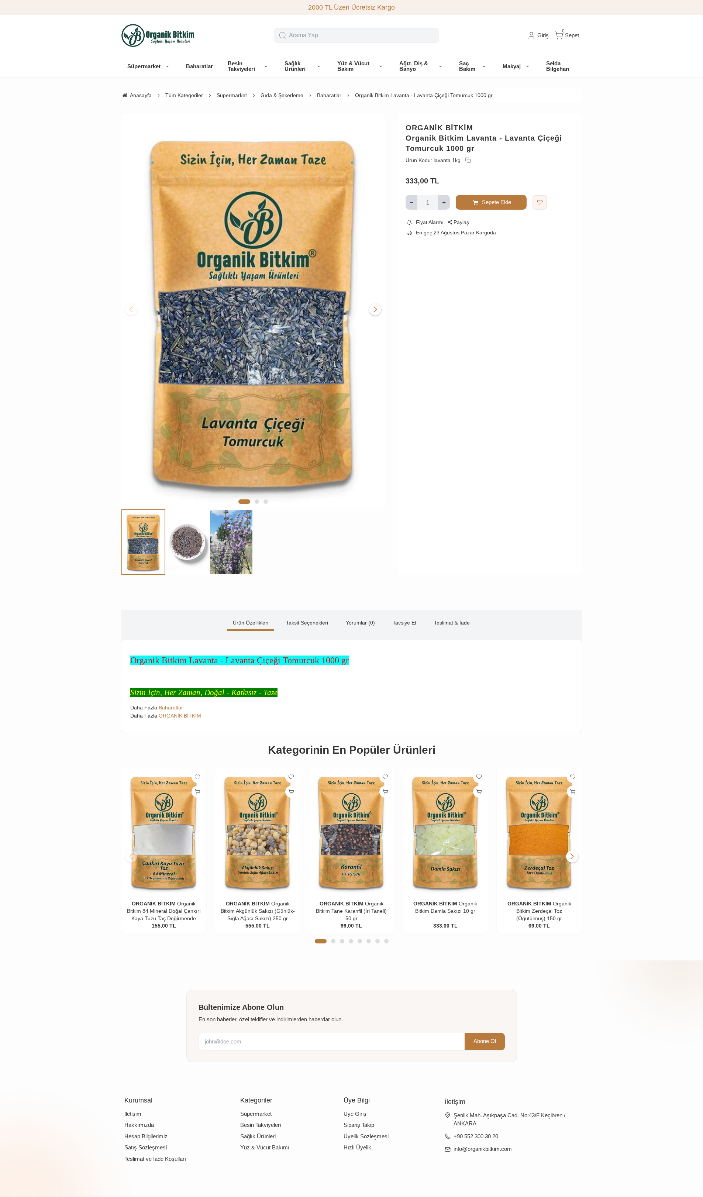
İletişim (132, 1114)
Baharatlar (171, 708)
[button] (244, 501)
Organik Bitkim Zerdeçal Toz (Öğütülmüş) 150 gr (543, 911)
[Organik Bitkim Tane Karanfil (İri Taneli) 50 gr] (351, 831)
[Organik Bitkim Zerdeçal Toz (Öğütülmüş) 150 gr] (539, 831)
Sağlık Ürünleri (258, 1136)
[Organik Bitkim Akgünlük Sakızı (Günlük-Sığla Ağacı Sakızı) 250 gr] (257, 831)
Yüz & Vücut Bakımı (264, 1147)
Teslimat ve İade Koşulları (155, 1159)
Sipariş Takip (359, 1125)
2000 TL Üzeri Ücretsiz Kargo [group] (351, 7)
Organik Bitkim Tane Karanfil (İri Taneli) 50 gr (351, 911)
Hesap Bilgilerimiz (146, 1136)
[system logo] (158, 35)
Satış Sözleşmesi (145, 1147)
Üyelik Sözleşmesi (366, 1136)
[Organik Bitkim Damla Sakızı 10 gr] (445, 831)
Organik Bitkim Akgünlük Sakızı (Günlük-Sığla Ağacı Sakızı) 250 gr (258, 911)
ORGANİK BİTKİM (439, 128)
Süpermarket (256, 1114)
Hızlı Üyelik (357, 1147)
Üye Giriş (355, 1114)
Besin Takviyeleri (260, 1125)
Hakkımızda (139, 1125)
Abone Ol (484, 1041)
